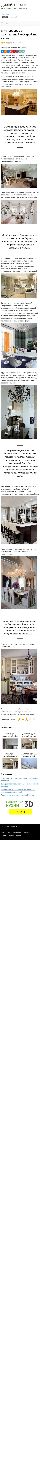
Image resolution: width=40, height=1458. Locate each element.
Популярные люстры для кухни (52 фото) (17, 795)
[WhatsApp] (20, 51)
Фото (3, 832)
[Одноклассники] (5, 51)
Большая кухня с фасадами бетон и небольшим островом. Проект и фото (10, 755)
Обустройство (17, 832)
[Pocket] (11, 51)
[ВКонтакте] (2, 51)
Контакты (18, 835)
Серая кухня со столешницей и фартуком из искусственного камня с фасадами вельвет (10, 735)
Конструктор (27, 832)
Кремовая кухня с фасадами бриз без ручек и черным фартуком (29, 755)
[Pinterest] (14, 51)
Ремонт (9, 832)
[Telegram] (23, 51)
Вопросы (11, 835)
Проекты (4, 835)
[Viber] (17, 51)
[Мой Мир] (8, 51)
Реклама (5, 14)
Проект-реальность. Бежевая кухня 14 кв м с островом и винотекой (29, 735)
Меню (6, 23)
